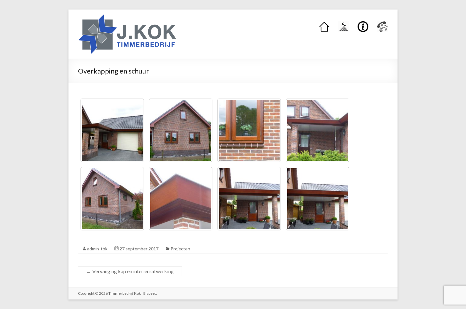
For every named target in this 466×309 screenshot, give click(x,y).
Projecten (180, 248)
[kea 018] (317, 198)
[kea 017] (249, 198)
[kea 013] (249, 130)
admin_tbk (97, 248)
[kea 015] (112, 198)
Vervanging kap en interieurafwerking (130, 271)
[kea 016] (180, 198)
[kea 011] (112, 130)
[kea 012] (180, 130)
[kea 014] (317, 130)
